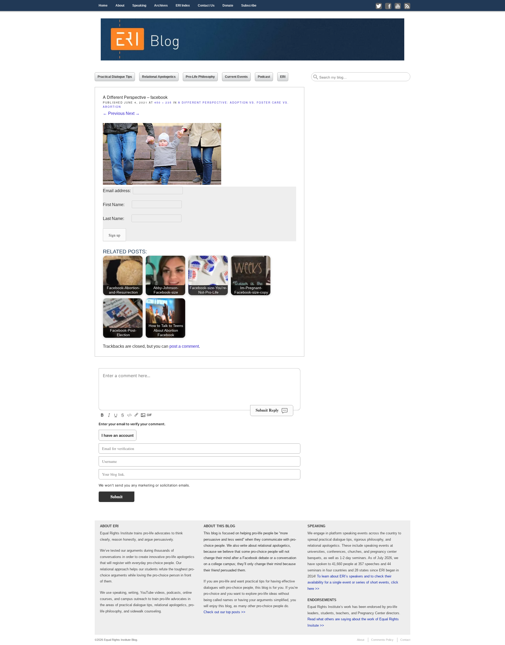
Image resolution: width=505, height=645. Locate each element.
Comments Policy (382, 639)
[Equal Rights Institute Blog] (252, 39)
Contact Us (206, 5)
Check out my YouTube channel (398, 6)
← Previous (114, 113)
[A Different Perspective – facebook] (162, 183)
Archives (161, 5)
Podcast (264, 77)
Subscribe (248, 5)
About (119, 5)
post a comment (184, 346)
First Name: (117, 204)
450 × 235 (163, 102)
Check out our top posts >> (224, 612)
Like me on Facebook (388, 6)
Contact (405, 639)
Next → (133, 113)
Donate (228, 5)
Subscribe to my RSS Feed (407, 6)
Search (315, 77)
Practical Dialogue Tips (115, 77)
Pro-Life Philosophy (200, 77)
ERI (282, 77)
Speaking (139, 5)
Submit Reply (267, 410)
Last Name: (116, 218)
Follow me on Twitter (379, 6)
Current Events (236, 77)
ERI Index (183, 5)
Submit (116, 496)
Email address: (117, 190)
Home (103, 5)
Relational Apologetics (159, 77)
